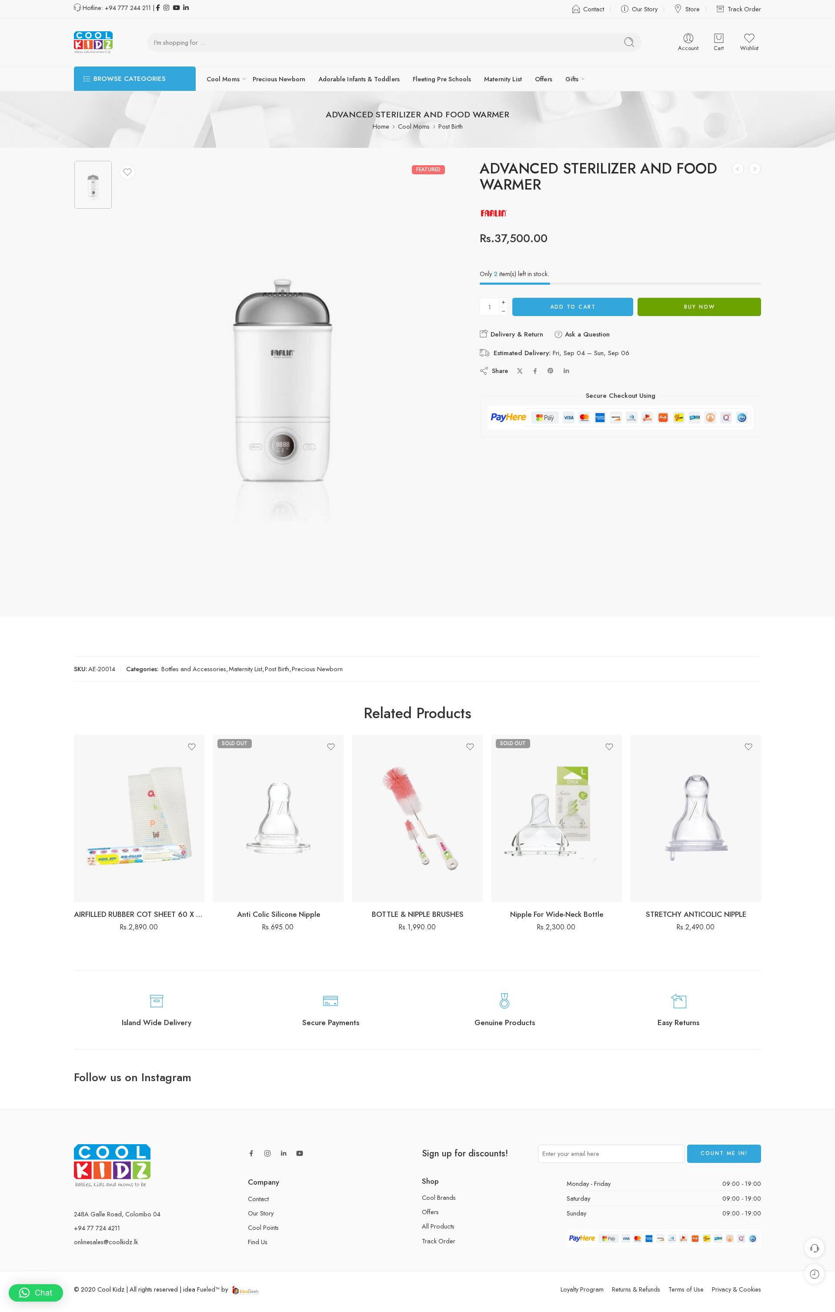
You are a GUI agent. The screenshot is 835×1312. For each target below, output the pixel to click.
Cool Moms (223, 78)
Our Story (645, 8)
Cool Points (263, 1227)
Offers (543, 78)
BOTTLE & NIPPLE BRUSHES (418, 914)
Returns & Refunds (636, 1289)
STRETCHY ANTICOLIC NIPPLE (696, 914)
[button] (36, 1293)
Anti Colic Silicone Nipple (278, 914)
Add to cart (573, 307)
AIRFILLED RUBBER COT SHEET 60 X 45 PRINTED (139, 914)
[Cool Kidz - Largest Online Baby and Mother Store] (93, 42)
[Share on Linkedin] (566, 370)
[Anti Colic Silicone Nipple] (278, 818)
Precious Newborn (279, 78)
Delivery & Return (515, 334)
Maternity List (503, 78)
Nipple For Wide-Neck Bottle (556, 914)
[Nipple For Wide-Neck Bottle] (556, 818)
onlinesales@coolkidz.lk (106, 1241)
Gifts (571, 78)
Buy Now (699, 307)
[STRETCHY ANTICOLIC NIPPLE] (696, 818)
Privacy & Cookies (736, 1289)
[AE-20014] (93, 185)
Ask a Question (586, 334)
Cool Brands (439, 1197)
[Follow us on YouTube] (300, 1153)
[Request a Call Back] (814, 1248)
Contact (593, 8)
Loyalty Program (582, 1289)
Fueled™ (208, 1289)
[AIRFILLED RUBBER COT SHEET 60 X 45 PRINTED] (139, 818)
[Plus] (503, 302)
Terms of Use (686, 1289)
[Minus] (503, 311)
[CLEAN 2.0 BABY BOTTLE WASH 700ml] (754, 169)
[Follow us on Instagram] (267, 1153)
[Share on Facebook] (535, 371)
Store (692, 8)
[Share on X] (520, 371)
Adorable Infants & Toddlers (359, 78)
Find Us (257, 1241)
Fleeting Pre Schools (442, 78)
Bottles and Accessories (193, 668)
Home (381, 126)
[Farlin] (494, 213)
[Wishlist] (127, 172)
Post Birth (450, 126)
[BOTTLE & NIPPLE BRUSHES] (417, 818)
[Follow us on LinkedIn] (283, 1153)
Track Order (744, 8)
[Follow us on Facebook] (251, 1153)
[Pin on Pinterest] (550, 370)
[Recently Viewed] (814, 1274)
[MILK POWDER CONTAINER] (737, 169)
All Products (438, 1226)
